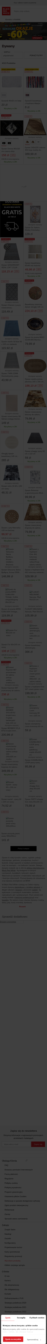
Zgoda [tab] (7, 1318)
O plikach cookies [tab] (37, 1318)
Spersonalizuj (32, 1340)
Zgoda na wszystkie (13, 1339)
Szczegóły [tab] (21, 1318)
